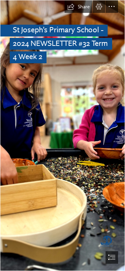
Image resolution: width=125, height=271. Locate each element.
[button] (78, 6)
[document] (62, 135)
